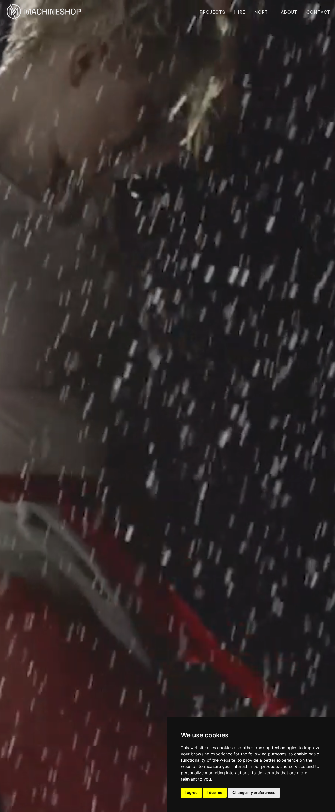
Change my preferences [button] (253, 792)
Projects (213, 12)
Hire (239, 12)
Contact (318, 12)
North (263, 12)
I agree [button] (191, 792)
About (289, 12)
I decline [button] (214, 792)
